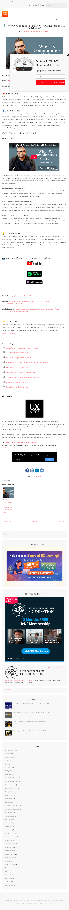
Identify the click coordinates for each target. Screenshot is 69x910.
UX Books (39, 19)
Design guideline (10, 792)
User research (9, 816)
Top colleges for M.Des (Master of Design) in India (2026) (29, 731)
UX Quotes (57, 19)
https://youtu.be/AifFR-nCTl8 (20, 296)
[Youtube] (40, 5)
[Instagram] (38, 5)
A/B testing (8, 754)
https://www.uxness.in (9, 333)
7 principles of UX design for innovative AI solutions (22, 377)
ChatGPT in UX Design (12, 778)
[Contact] (43, 5)
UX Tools (31, 19)
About (11, 2)
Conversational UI (10, 785)
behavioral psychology (12, 823)
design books (9, 840)
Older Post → (62, 522)
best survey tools (10, 827)
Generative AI (9, 799)
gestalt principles (10, 865)
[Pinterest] (33, 5)
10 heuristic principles (11, 750)
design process (9, 847)
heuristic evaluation (11, 868)
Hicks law (8, 802)
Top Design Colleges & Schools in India (18, 358)
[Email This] (4, 480)
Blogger (61, 901)
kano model (8, 879)
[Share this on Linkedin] (41, 476)
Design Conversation (27, 32)
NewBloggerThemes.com (46, 903)
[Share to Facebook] (9, 480)
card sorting (9, 830)
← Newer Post (7, 522)
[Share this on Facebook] (32, 476)
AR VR (7, 764)
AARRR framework (10, 757)
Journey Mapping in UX (12, 806)
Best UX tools (9, 775)
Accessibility (9, 768)
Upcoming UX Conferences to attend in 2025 (22, 348)
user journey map (10, 886)
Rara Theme (24, 903)
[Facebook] (31, 5)
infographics (9, 875)
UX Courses (22, 19)
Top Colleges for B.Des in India (17, 387)
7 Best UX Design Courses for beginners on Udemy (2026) (29, 722)
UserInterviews (9, 820)
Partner (18, 2)
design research (10, 851)
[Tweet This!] (34, 476)
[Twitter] (29, 5)
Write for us (26, 2)
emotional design (10, 858)
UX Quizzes (48, 19)
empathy (8, 861)
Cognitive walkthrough (12, 782)
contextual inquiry (10, 837)
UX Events (13, 19)
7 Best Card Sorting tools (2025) (17, 353)
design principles (10, 844)
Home (5, 2)
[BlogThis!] (5, 480)
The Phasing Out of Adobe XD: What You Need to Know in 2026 (31, 713)
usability (7, 882)
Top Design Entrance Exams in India (17, 367)
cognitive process (10, 834)
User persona (9, 813)
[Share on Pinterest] (39, 476)
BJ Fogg (7, 771)
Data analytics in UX (11, 789)
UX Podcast (46, 32)
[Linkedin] (36, 5)
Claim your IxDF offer (11, 448)
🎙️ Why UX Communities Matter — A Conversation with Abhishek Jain (34, 27)
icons (6, 872)
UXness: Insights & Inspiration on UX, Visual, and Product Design (33, 901)
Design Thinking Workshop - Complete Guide (20, 372)
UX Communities (37, 32)
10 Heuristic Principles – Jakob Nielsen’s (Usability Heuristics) (28, 362)
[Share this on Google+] (36, 476)
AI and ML (8, 761)
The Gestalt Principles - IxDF (16, 382)
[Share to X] (7, 480)
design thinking (10, 854)
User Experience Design (12, 809)
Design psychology (10, 795)
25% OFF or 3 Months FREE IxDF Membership (21, 442)
